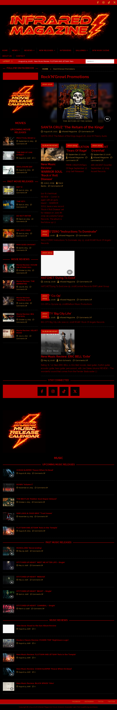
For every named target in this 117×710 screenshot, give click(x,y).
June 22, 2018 (49, 317)
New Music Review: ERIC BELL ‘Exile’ (66, 356)
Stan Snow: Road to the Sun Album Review (36, 626)
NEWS (15, 50)
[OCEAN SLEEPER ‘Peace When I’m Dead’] (8, 473)
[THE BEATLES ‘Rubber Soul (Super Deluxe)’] (8, 502)
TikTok (100, 702)
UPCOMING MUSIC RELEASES (58, 464)
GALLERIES (81, 50)
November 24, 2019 (26, 516)
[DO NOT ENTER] (8, 219)
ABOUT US (7, 56)
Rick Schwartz (65, 360)
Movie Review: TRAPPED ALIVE (23, 299)
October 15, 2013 (25, 270)
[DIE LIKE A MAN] (8, 233)
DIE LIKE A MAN (23, 230)
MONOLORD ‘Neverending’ (29, 548)
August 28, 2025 (24, 473)
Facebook (76, 702)
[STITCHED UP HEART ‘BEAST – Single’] (8, 594)
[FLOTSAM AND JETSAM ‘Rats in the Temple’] (8, 531)
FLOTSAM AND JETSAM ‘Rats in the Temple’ (36, 528)
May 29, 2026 (23, 551)
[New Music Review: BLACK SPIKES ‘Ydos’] (8, 686)
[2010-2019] (57, 263)
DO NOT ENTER (23, 216)
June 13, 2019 (23, 303)
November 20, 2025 (26, 488)
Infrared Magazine (69, 131)
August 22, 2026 (24, 158)
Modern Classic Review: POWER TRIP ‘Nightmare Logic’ (42, 640)
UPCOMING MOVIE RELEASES (20, 131)
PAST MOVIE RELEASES (20, 181)
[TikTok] (108, 2)
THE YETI (20, 201)
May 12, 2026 (23, 565)
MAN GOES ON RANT (26, 245)
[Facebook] (97, 2)
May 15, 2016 (49, 360)
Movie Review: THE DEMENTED (25, 282)
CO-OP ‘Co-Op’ (51, 295)
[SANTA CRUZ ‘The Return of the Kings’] (77, 103)
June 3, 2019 (49, 183)
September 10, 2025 (26, 141)
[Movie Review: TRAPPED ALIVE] (8, 301)
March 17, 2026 (24, 609)
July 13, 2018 (49, 235)
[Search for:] (100, 61)
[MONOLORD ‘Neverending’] (8, 551)
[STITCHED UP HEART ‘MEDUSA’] (8, 580)
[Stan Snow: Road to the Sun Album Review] (8, 629)
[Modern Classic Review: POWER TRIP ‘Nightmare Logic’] (8, 643)
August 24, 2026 (24, 629)
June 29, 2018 (50, 282)
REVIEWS (28, 50)
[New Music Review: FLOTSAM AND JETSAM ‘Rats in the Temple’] (8, 657)
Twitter (111, 702)
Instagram (89, 702)
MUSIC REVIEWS (59, 620)
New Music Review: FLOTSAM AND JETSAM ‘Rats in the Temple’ (46, 654)
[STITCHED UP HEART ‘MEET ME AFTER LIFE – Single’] (8, 565)
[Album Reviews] (57, 342)
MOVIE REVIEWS (20, 259)
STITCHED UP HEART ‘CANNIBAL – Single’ (35, 605)
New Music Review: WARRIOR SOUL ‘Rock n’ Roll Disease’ (51, 172)
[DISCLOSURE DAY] (8, 170)
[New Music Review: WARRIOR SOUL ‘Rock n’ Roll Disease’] (52, 152)
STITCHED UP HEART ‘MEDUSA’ (30, 577)
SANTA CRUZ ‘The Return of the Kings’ (72, 127)
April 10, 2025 (23, 190)
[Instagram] (103, 2)
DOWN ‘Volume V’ (24, 484)
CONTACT (20, 56)
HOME (5, 50)
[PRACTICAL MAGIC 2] (8, 141)
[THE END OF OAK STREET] (8, 155)
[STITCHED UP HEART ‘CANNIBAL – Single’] (8, 608)
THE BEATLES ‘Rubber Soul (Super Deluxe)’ (36, 499)
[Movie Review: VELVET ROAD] (8, 333)
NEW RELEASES (46, 50)
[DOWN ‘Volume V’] (8, 487)
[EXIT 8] (8, 190)
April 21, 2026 (23, 594)
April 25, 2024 (24, 233)
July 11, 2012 (23, 336)
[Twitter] (114, 2)
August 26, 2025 (24, 531)
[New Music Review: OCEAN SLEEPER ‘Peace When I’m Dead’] (8, 672)
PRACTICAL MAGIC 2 (25, 138)
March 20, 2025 (24, 219)
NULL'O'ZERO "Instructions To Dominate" (69, 231)
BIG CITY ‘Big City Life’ (56, 313)
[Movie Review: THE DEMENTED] (8, 284)
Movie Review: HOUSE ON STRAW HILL (26, 266)
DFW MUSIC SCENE (100, 50)
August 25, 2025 (24, 170)
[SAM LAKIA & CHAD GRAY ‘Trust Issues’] (8, 516)
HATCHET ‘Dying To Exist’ (58, 277)
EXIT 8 (19, 187)
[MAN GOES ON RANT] (8, 248)
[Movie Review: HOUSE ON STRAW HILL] (8, 268)
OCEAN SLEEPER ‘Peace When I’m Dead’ (34, 470)
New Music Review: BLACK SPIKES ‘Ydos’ (35, 683)
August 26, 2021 (50, 131)
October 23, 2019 (25, 320)
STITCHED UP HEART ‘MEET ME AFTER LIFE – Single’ (40, 562)
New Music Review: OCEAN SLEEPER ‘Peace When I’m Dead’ (44, 669)
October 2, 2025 (24, 502)
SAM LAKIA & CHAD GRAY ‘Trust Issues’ (34, 513)
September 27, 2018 (77, 154)
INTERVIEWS (65, 50)
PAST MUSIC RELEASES (58, 542)
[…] (55, 222)
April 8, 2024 (23, 248)
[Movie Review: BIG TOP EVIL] (8, 317)
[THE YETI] (8, 204)
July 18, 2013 (23, 287)
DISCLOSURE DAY (24, 167)
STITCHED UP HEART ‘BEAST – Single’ (34, 591)
